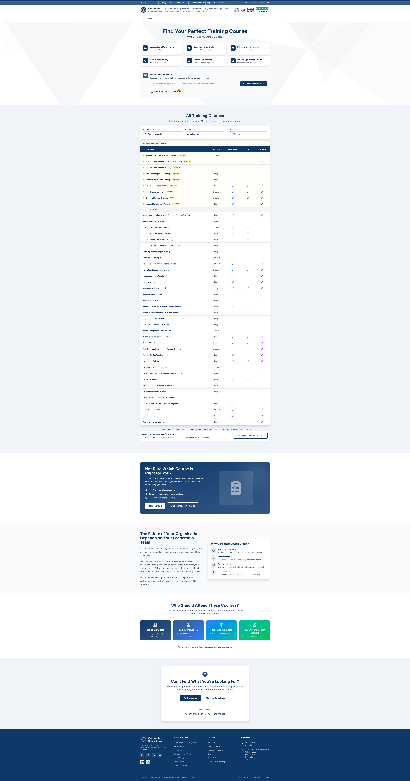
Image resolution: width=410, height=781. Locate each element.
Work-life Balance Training (153, 422)
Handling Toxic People (152, 258)
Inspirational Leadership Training (156, 270)
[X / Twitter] (154, 755)
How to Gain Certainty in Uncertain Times (159, 264)
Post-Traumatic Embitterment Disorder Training (162, 349)
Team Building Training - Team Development (160, 404)
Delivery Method (151, 129)
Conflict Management (182, 750)
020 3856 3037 (195, 714)
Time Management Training (161, 186)
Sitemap (267, 777)
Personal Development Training (162, 167)
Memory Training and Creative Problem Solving (162, 306)
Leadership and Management (185, 742)
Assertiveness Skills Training (154, 221)
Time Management (181, 758)
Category (191, 129)
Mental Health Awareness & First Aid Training (161, 312)
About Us (152, 3)
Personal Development (183, 746)
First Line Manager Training (160, 198)
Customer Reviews (215, 750)
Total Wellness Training (152, 410)
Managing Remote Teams (153, 294)
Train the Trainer (149, 416)
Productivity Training (151, 361)
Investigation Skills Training (154, 276)
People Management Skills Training (157, 331)
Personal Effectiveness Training (155, 343)
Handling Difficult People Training (156, 252)
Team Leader (179, 762)
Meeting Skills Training (152, 300)
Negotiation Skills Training (153, 318)
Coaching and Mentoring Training (156, 227)
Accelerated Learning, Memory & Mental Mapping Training (166, 215)
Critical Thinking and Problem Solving (158, 239)
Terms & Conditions (242, 777)
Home (143, 3)
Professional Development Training (157, 367)
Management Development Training (157, 288)
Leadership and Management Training (165, 155)
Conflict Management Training (162, 174)
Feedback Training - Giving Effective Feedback (161, 245)
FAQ (214, 3)
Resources (181, 3)
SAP (160, 755)
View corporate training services (249, 436)
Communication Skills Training (162, 180)
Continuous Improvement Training (156, 233)
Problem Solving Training (153, 355)
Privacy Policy (257, 777)
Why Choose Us (214, 746)
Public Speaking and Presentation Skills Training (162, 373)
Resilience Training (150, 379)
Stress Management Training (154, 391)
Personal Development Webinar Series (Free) (167, 161)
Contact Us (212, 758)
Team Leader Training (158, 192)
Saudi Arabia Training (216, 762)
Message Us (223, 3)
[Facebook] (148, 755)
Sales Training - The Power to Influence (158, 385)
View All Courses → (182, 765)
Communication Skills (182, 754)
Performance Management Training (157, 337)
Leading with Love (150, 282)
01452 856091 (218, 714)
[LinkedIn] (142, 755)
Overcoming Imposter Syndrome (156, 325)
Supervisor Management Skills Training (158, 398)
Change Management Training (162, 204)
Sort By (233, 129)
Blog (208, 3)
